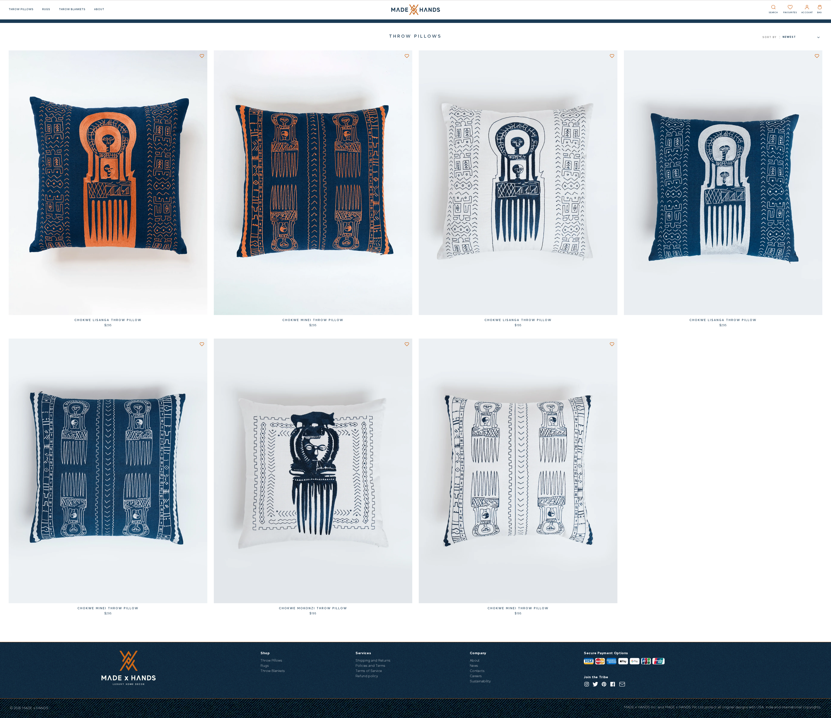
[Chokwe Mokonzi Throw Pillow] (313, 471)
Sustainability (480, 681)
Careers (476, 676)
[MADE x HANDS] (415, 10)
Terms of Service (369, 671)
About (99, 9)
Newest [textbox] (789, 36)
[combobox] (801, 37)
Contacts (477, 671)
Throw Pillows (21, 9)
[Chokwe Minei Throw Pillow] (313, 182)
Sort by (769, 37)
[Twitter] (595, 684)
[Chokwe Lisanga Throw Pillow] (108, 182)
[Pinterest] (604, 684)
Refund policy (367, 676)
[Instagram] (586, 684)
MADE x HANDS (35, 708)
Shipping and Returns (373, 660)
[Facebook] (612, 684)
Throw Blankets (72, 9)
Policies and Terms (370, 666)
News (474, 666)
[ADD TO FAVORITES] (202, 55)
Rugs (46, 9)
